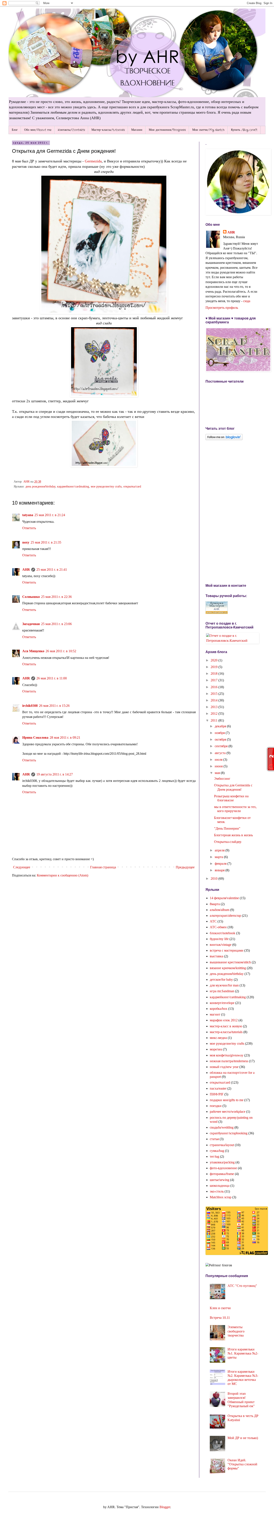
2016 (214, 687)
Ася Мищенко (33, 651)
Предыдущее (185, 867)
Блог (15, 130)
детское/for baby (221, 979)
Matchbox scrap (220, 1197)
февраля (221, 863)
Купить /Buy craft (244, 130)
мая (218, 773)
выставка (216, 956)
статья (214, 1139)
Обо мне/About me (37, 130)
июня (219, 766)
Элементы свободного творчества (236, 1331)
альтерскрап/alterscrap (225, 915)
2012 (214, 713)
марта (219, 857)
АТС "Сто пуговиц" (242, 1286)
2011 (214, 720)
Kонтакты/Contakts (71, 130)
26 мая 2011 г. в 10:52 (61, 651)
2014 (214, 700)
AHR (26, 569)
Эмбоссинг (222, 778)
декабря (221, 726)
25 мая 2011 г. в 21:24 (49, 515)
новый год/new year (224, 1067)
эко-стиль (217, 1191)
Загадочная (31, 624)
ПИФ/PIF (216, 1094)
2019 (214, 667)
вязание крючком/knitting (228, 968)
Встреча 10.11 (220, 1317)
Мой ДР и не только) (243, 1438)
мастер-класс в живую (226, 1026)
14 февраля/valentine (224, 898)
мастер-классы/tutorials (226, 1032)
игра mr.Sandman (222, 991)
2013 (214, 707)
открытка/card (132, 486)
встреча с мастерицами (226, 950)
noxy (25, 542)
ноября (220, 733)
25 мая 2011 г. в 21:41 (51, 569)
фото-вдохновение (223, 1168)
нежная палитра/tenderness (229, 1061)
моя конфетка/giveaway (226, 1055)
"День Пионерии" (227, 828)
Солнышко (31, 597)
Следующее (21, 867)
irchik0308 (30, 705)
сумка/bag (217, 1151)
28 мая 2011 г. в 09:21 (65, 737)
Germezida (93, 161)
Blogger (164, 1507)
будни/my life (219, 939)
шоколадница (219, 1185)
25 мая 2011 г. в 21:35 (46, 542)
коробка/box (218, 1008)
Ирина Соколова (35, 737)
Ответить (29, 528)
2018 (214, 673)
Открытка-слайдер (227, 842)
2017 (214, 680)
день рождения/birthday (40, 486)
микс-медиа (218, 1038)
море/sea (216, 1049)
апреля (220, 850)
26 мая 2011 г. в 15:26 (54, 705)
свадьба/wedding (222, 1127)
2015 (214, 693)
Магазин (136, 130)
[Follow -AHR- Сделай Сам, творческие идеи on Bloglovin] (224, 439)
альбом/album (219, 910)
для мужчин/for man (224, 985)
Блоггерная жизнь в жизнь (233, 835)
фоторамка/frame (222, 1174)
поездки (216, 1106)
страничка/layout (222, 1145)
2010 (214, 878)
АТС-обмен (218, 927)
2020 (214, 660)
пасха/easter (218, 1088)
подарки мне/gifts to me (226, 1100)
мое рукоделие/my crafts (106, 486)
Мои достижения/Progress (167, 130)
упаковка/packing (222, 1162)
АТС (213, 921)
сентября (221, 746)
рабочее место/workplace (227, 1111)
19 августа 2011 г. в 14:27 (54, 774)
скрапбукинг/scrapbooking (228, 1133)
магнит (215, 1014)
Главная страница (103, 867)
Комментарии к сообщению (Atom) (62, 875)
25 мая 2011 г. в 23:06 (56, 624)
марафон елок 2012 (224, 1020)
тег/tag (214, 1156)
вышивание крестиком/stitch (230, 962)
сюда (246, 301)
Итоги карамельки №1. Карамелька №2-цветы (243, 1353)
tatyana (27, 515)
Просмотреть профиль (222, 307)
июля (219, 759)
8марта (215, 904)
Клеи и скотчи (220, 1308)
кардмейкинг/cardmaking (73, 486)
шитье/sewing (219, 1180)
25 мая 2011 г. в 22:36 (56, 597)
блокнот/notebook (222, 933)
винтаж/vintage (220, 944)
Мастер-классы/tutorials (108, 130)
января (220, 870)
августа (220, 753)
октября (221, 739)
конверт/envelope (222, 1003)
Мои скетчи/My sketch (208, 130)
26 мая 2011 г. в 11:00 (51, 678)
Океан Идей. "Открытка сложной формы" (242, 1464)
